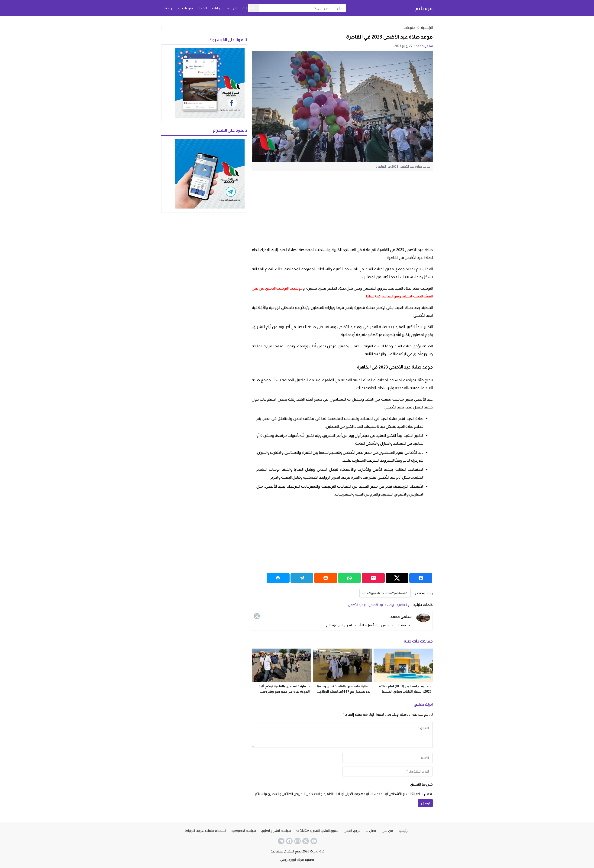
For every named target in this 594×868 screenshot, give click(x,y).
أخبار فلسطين (241, 8)
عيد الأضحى (355, 605)
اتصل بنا (371, 830)
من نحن (387, 830)
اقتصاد (202, 8)
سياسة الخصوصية (243, 830)
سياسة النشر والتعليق (276, 830)
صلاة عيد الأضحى (380, 605)
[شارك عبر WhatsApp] (349, 578)
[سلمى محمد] (423, 617)
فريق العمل (352, 830)
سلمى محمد (424, 46)
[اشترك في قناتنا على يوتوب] (313, 841)
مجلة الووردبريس (292, 859)
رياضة (168, 8)
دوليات (216, 8)
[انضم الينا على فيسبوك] (289, 841)
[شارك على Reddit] (325, 578)
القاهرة (402, 605)
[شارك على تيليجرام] (302, 578)
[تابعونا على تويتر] (305, 841)
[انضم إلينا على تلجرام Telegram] (280, 841)
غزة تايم (424, 8)
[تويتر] (257, 616)
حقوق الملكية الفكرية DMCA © (317, 830)
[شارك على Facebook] (420, 578)
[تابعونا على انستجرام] (297, 841)
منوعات (187, 8)
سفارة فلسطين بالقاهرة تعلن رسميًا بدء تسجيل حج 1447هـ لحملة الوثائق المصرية (344, 691)
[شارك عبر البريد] (373, 578)
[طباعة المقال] (278, 578)
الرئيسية (403, 830)
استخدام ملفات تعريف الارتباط (205, 830)
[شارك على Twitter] (397, 578)
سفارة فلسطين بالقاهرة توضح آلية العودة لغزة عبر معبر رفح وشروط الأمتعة (284, 691)
